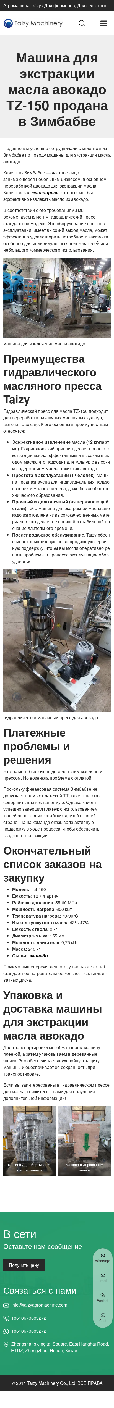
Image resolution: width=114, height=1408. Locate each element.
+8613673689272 (28, 1318)
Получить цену (24, 1265)
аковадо (39, 955)
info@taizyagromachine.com (39, 1305)
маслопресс (45, 192)
